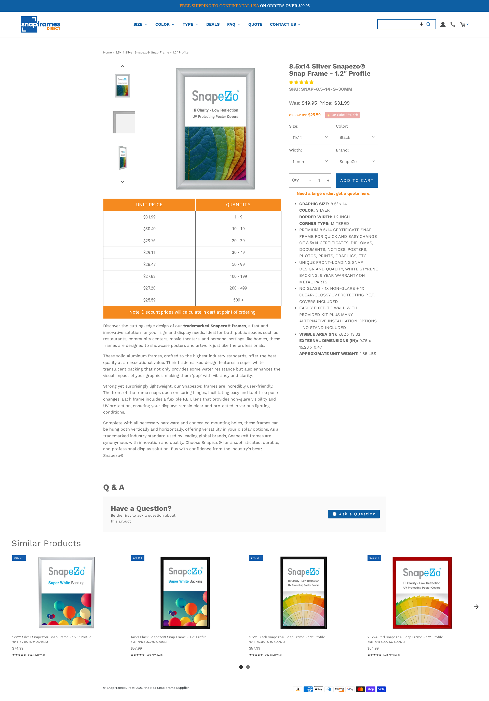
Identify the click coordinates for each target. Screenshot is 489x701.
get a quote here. (353, 193)
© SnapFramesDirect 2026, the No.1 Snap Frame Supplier (146, 688)
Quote (255, 24)
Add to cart (357, 180)
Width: (295, 150)
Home (107, 52)
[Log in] (443, 24)
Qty (295, 179)
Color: (342, 126)
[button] (421, 24)
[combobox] (399, 24)
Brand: (342, 150)
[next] (476, 606)
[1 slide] (241, 667)
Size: (293, 126)
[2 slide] (248, 667)
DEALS (213, 24)
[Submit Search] (429, 24)
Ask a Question (356, 514)
